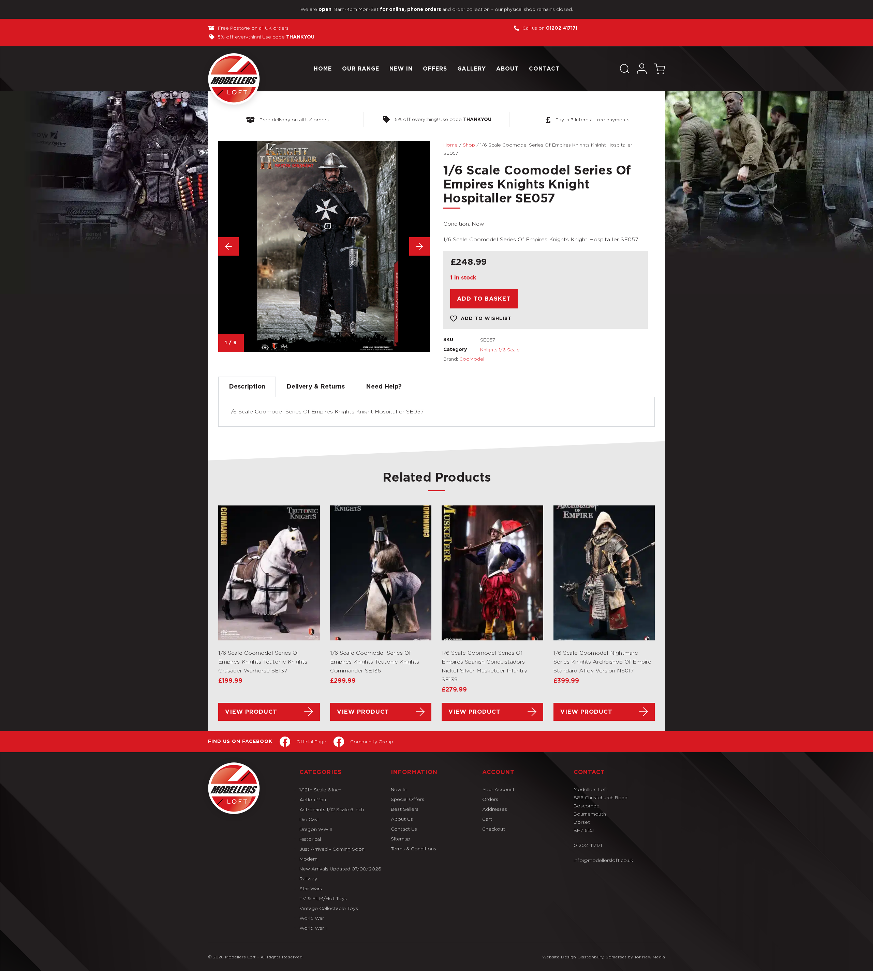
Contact (544, 69)
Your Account (498, 789)
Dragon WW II (315, 829)
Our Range (360, 69)
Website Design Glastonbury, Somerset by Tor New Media (603, 957)
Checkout (493, 828)
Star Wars (310, 888)
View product (251, 712)
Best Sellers (404, 808)
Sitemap (400, 838)
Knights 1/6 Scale (500, 349)
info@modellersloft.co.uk (603, 860)
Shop (469, 144)
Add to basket (484, 299)
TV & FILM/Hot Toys (323, 898)
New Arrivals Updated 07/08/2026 (340, 868)
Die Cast (309, 819)
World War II (313, 927)
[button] (625, 69)
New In (401, 69)
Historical (310, 838)
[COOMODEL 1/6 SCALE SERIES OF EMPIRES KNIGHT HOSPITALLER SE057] (324, 246)
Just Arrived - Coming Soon (332, 848)
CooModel (471, 358)
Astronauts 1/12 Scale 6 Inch (331, 809)
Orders (490, 799)
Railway (308, 878)
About (507, 69)
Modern (308, 858)
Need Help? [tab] (384, 387)
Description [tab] (247, 387)
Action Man (312, 799)
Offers (435, 69)
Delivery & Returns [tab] (315, 387)
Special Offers (407, 799)
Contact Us (404, 828)
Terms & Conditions (413, 848)
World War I (312, 918)
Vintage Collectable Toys (328, 908)
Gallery (471, 69)
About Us (402, 818)
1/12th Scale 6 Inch (320, 789)
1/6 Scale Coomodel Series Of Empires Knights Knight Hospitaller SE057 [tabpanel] (326, 411)
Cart (487, 818)
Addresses (494, 808)
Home (323, 69)
